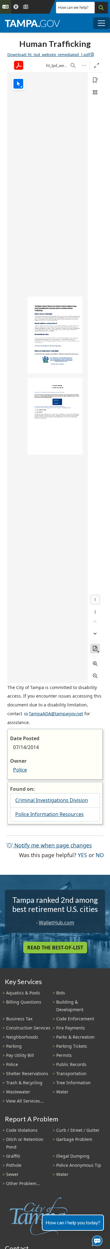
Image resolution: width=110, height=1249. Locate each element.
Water (62, 1092)
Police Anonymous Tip (78, 1165)
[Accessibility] (16, 7)
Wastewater (18, 1092)
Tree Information (73, 1082)
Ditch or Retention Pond (24, 1143)
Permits (64, 1055)
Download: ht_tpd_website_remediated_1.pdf (48, 54)
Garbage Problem (74, 1139)
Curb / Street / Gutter (78, 1130)
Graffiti (13, 1156)
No (100, 855)
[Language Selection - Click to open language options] (5, 7)
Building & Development (69, 1005)
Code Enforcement (75, 1019)
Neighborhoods (22, 1037)
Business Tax (19, 1019)
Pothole (13, 1165)
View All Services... (25, 1101)
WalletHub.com (56, 922)
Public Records (71, 1064)
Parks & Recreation (75, 1037)
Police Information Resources (49, 814)
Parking (14, 1046)
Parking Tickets (71, 1046)
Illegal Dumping (73, 1156)
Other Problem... (23, 1183)
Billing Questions (23, 1002)
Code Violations (22, 1130)
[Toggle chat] (96, 1239)
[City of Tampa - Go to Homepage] (32, 23)
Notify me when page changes (52, 845)
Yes (82, 855)
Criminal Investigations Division (51, 800)
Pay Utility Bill (20, 1055)
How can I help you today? (73, 1222)
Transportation (71, 1073)
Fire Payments (70, 1028)
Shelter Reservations (27, 1073)
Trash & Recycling (24, 1082)
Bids (60, 993)
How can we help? (73, 7)
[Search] (101, 7)
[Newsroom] (26, 7)
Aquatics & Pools (23, 993)
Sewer (12, 1174)
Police (20, 769)
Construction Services (28, 1028)
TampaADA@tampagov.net (56, 713)
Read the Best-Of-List (55, 947)
